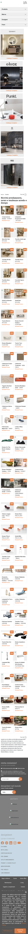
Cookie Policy (11, 863)
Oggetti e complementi (9, 887)
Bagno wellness (6, 878)
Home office (23, 878)
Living (22, 882)
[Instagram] (14, 842)
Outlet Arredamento (7, 859)
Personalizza (8, 931)
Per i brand (4, 856)
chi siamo (4, 846)
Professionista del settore (9, 768)
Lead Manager (5, 873)
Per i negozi (4, 869)
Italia (4, 792)
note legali (4, 850)
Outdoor (23, 887)
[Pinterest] (6, 842)
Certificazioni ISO (6, 853)
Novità (7, 194)
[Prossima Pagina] (25, 194)
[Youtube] (19, 842)
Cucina (15, 878)
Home (2, 194)
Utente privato (21, 768)
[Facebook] (2, 842)
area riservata (5, 866)
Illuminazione (7, 882)
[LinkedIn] (10, 842)
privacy (3, 863)
